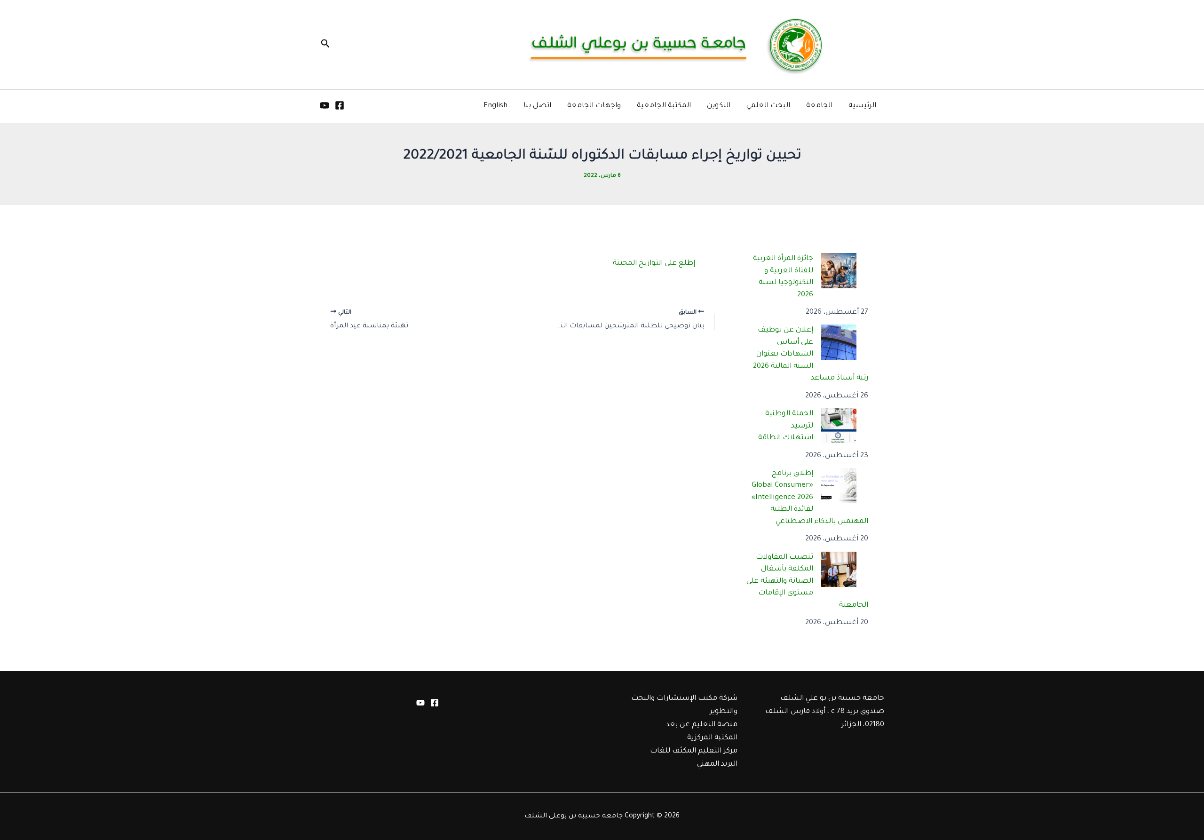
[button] (324, 44)
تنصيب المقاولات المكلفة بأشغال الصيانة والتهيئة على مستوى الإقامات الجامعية (807, 582)
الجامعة (819, 106)
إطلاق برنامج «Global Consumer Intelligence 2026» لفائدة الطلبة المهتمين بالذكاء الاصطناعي (810, 498)
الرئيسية (862, 106)
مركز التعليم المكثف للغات (693, 751)
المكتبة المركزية (712, 738)
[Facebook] (339, 105)
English (495, 106)
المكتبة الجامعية (664, 106)
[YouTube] (324, 105)
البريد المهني (717, 765)
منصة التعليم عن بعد (701, 725)
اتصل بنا (537, 106)
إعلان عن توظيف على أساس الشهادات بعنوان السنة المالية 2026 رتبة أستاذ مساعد (811, 354)
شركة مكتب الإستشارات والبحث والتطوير (684, 705)
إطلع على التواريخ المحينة (654, 264)
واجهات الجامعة (594, 106)
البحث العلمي (768, 106)
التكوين (718, 106)
